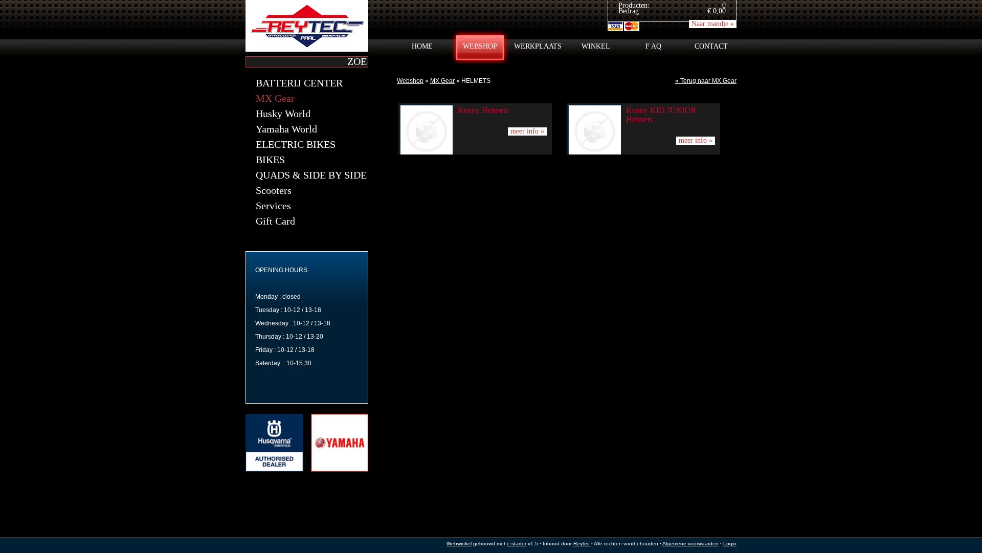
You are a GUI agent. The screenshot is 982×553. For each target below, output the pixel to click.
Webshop (480, 46)
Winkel (596, 46)
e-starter (516, 543)
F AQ (653, 46)
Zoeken (357, 61)
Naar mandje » (712, 24)
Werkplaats (538, 46)
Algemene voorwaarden (690, 543)
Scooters (274, 190)
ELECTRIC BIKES (296, 144)
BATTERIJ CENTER (299, 83)
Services (273, 205)
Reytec (581, 543)
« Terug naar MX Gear (705, 80)
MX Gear (442, 80)
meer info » (527, 131)
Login (729, 543)
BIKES (270, 159)
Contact (711, 46)
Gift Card (275, 221)
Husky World (283, 113)
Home (422, 46)
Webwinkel (459, 543)
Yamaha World (286, 129)
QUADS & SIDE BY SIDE (311, 175)
